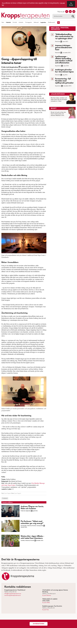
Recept (53, 108)
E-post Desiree (46, 595)
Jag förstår (71, 4)
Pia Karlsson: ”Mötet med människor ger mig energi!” (32, 522)
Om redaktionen (38, 623)
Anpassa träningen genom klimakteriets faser (63, 48)
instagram (73, 11)
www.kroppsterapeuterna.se (12, 595)
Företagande (28, 22)
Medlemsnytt (51, 22)
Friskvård (8, 22)
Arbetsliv (21, 22)
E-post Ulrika (46, 602)
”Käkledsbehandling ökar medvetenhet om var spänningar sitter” (64, 36)
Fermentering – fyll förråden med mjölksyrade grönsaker (64, 81)
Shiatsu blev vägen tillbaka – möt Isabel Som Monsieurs (32, 537)
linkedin (70, 11)
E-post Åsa (45, 609)
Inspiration (43, 22)
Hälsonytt (36, 22)
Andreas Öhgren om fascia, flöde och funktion (32, 508)
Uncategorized (40, 525)
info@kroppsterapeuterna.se (12, 593)
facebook (66, 11)
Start (3, 22)
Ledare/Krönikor (58, 94)
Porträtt (15, 22)
